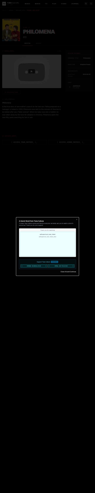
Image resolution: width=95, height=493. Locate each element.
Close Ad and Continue (68, 272)
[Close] (76, 219)
